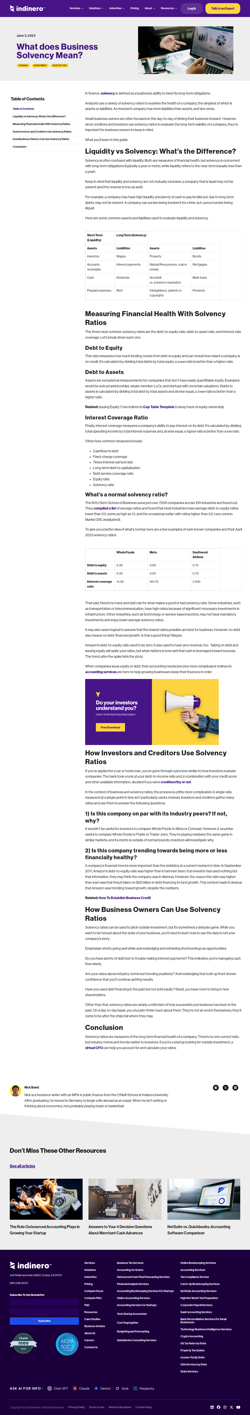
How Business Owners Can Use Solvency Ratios (41, 139)
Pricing (134, 8)
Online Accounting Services (133, 1298)
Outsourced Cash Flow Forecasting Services (143, 1277)
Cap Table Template (158, 407)
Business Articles (94, 1326)
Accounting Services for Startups (137, 1305)
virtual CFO (94, 1048)
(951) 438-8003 (19, 1283)
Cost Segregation (127, 1322)
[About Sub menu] (154, 8)
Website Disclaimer (120, 1407)
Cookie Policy (144, 1407)
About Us (89, 1333)
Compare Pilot (93, 1298)
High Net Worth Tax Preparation (199, 1298)
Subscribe (44, 1321)
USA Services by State (193, 1364)
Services (75, 8)
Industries (115, 8)
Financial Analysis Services (133, 1284)
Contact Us (91, 1347)
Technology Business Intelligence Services (206, 1329)
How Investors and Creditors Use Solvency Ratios (42, 131)
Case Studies (92, 1319)
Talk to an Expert (222, 8)
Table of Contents (23, 109)
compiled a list (105, 508)
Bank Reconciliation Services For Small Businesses (203, 1321)
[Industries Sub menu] (124, 8)
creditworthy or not (176, 782)
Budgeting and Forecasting (133, 1331)
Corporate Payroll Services (196, 1305)
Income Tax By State (192, 1357)
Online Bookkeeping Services (198, 1263)
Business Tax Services (130, 1263)
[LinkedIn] (235, 1088)
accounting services (101, 672)
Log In (192, 8)
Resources (167, 8)
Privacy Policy (76, 1407)
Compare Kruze (93, 1291)
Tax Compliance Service (194, 1277)
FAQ (86, 1305)
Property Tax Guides (192, 1350)
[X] (226, 1088)
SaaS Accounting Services (196, 1312)
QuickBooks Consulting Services (136, 1340)
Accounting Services (192, 1270)
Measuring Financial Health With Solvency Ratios (41, 124)
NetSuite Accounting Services (198, 1291)
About (148, 8)
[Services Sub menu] (82, 8)
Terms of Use (96, 1407)
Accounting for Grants (130, 1270)
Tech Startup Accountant (132, 1314)
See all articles (22, 1166)
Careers (89, 1340)
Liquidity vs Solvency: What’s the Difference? (39, 116)
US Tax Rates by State (193, 1343)
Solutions (95, 8)
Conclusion (19, 146)
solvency (108, 93)
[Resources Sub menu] (176, 8)
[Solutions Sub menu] (103, 8)
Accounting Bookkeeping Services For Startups (145, 1291)
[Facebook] (216, 1088)
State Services (189, 1371)
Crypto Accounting (191, 1336)
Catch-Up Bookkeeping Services (200, 1284)
